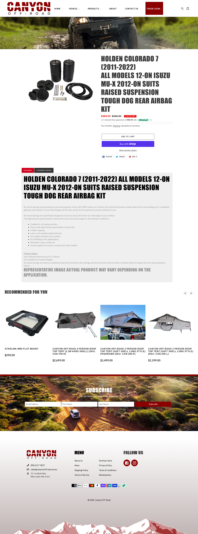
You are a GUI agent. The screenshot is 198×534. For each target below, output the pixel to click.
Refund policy (105, 475)
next (191, 293)
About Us (78, 460)
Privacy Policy (105, 465)
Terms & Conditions (107, 470)
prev (185, 293)
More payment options (128, 150)
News (76, 465)
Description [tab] (28, 170)
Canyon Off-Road (102, 500)
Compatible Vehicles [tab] (43, 170)
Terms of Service (81, 475)
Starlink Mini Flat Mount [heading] (22, 349)
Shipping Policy (81, 470)
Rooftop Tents (105, 460)
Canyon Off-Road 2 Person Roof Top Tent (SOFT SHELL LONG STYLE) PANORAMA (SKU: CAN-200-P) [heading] (122, 351)
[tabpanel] (97, 227)
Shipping (116, 126)
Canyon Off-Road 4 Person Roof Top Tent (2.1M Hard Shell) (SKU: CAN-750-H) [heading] (74, 351)
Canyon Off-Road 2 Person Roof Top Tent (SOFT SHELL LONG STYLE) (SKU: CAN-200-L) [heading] (170, 351)
